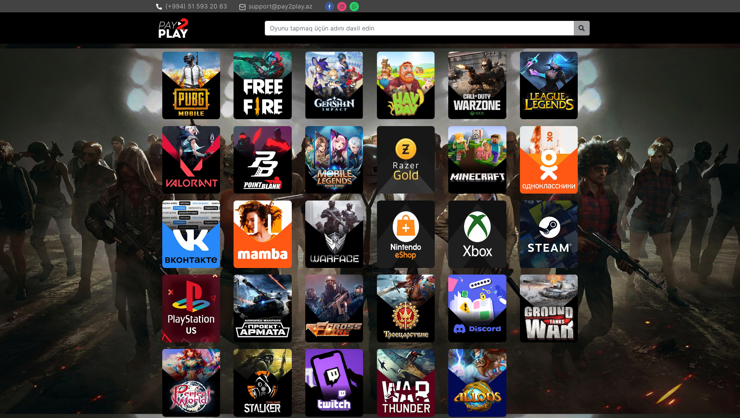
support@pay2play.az (281, 6)
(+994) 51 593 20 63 (196, 6)
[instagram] (341, 6)
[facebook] (329, 6)
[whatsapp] (354, 6)
